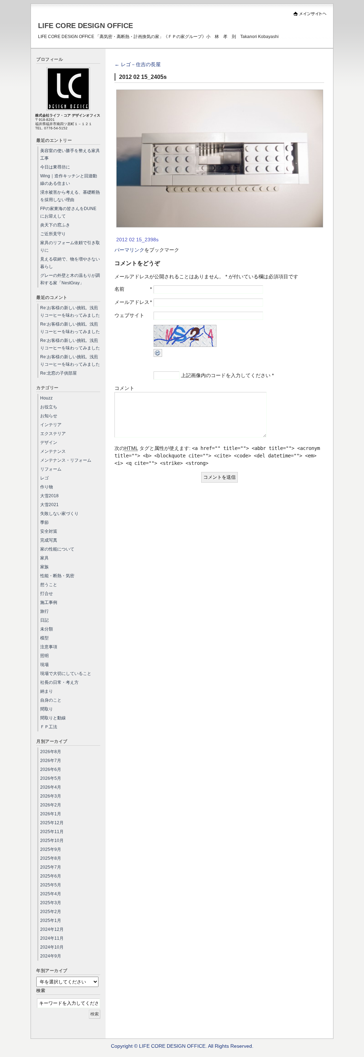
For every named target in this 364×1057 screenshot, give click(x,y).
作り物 (46, 486)
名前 (119, 289)
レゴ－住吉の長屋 (137, 64)
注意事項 (48, 646)
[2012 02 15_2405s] (219, 226)
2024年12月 (52, 929)
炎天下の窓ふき (55, 224)
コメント (124, 388)
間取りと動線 (53, 717)
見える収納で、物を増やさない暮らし (70, 263)
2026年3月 (50, 796)
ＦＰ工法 (48, 726)
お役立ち (48, 406)
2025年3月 (50, 902)
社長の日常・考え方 (59, 682)
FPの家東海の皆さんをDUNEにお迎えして (68, 212)
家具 (44, 558)
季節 (44, 522)
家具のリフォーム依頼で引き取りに (70, 246)
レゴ (44, 478)
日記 (44, 620)
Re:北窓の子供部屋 (58, 373)
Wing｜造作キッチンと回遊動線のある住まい (68, 179)
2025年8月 (50, 858)
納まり (46, 691)
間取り (46, 709)
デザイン (48, 442)
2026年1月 (50, 813)
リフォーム (50, 469)
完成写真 (48, 540)
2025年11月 (52, 831)
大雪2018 (49, 495)
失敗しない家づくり (59, 513)
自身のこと (50, 700)
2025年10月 (52, 840)
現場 (44, 664)
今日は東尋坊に (55, 167)
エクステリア (53, 433)
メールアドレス (131, 302)
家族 (44, 566)
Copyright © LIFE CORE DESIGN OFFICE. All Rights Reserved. (182, 1046)
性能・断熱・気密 (57, 575)
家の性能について (57, 549)
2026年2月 (50, 805)
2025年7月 (50, 867)
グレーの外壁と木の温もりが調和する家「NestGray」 (70, 279)
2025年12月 (52, 822)
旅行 (44, 611)
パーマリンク (129, 250)
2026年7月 (50, 760)
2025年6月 (50, 876)
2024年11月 (52, 938)
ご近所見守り (53, 233)
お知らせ (48, 415)
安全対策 (48, 531)
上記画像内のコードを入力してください (226, 375)
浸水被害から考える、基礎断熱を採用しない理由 (70, 196)
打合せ (46, 593)
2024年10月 (52, 947)
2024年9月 (50, 956)
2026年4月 (50, 787)
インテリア (50, 424)
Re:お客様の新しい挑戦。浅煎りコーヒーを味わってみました (70, 311)
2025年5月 (50, 884)
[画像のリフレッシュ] (158, 355)
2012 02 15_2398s (137, 239)
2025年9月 (50, 849)
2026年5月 (50, 778)
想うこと (48, 584)
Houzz (46, 398)
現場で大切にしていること (65, 673)
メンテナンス (53, 451)
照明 (44, 655)
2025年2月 (50, 911)
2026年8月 (50, 751)
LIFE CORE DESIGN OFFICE (85, 25)
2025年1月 (50, 920)
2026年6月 (50, 769)
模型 (44, 637)
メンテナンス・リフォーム (65, 460)
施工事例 (48, 602)
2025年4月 (50, 893)
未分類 (46, 629)
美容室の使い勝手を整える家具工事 (70, 154)
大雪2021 (49, 504)
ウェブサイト (129, 315)
